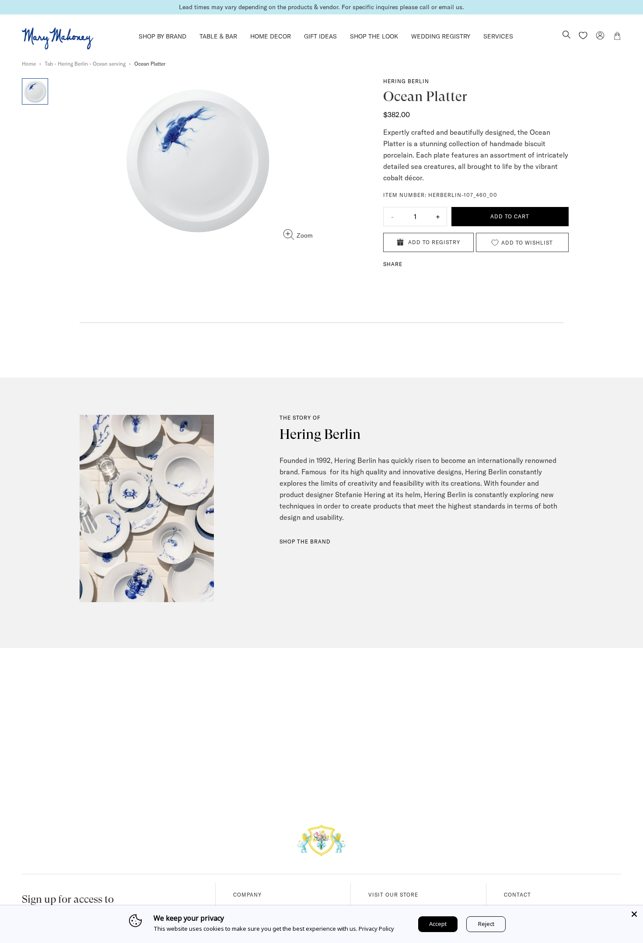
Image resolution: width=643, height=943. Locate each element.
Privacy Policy (376, 928)
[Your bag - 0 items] (617, 37)
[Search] (566, 35)
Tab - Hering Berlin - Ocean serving (85, 63)
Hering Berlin (406, 81)
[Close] (634, 914)
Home (29, 63)
